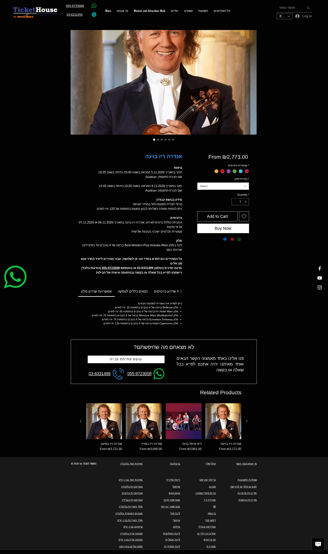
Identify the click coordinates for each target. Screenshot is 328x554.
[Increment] (246, 201)
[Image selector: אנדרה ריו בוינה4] (169, 139)
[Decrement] (234, 201)
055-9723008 (111, 268)
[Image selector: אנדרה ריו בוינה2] (162, 139)
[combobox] (223, 186)
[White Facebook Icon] (319, 268)
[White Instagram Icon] (319, 287)
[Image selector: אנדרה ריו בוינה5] (173, 139)
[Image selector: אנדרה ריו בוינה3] (165, 139)
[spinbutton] (240, 201)
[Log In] (295, 16)
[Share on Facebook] (225, 239)
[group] (163, 427)
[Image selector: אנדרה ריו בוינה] (154, 139)
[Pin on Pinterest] (232, 239)
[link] (96, 291)
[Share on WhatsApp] (239, 239)
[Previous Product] (80, 421)
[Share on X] (246, 239)
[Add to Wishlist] (244, 216)
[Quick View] (104, 421)
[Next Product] (246, 421)
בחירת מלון (242, 178)
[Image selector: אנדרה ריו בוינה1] (158, 139)
